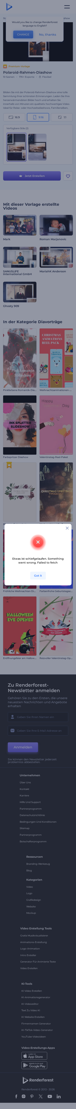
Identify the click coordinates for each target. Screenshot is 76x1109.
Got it (38, 575)
